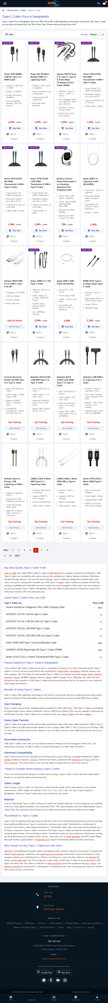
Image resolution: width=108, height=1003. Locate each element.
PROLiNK (77, 677)
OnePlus (98, 674)
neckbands (75, 671)
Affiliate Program (14, 923)
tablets (71, 714)
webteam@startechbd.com (54, 959)
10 (10, 556)
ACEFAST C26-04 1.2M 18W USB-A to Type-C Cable (32, 635)
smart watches (17, 854)
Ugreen (48, 677)
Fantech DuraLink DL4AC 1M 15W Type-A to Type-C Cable (14, 380)
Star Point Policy (47, 927)
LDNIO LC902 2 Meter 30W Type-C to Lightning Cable (41, 481)
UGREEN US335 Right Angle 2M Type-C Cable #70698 (34, 649)
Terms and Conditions (91, 923)
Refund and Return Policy (25, 927)
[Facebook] (51, 980)
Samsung (8, 677)
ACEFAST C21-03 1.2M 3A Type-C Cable (27, 614)
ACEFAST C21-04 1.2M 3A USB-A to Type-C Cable (32, 621)
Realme (33, 677)
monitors (34, 760)
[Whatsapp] (44, 980)
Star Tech (8, 851)
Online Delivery (56, 923)
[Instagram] (65, 980)
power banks (63, 671)
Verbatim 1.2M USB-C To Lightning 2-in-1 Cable (93, 380)
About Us (42, 923)
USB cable (54, 573)
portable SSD (21, 860)
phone (64, 714)
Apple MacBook (73, 836)
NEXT (17, 556)
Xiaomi (17, 677)
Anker (90, 674)
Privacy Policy (72, 923)
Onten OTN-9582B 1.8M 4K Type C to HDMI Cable (13, 77)
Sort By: (84, 34)
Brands (91, 927)
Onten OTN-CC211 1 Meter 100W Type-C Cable (92, 481)
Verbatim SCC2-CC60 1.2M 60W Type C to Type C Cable (40, 380)
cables (61, 582)
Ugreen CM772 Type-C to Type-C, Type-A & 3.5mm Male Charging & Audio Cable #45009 (67, 79)
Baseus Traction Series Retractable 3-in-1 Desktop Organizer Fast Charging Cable (67, 184)
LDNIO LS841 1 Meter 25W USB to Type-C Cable (67, 481)
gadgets (87, 714)
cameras (13, 763)
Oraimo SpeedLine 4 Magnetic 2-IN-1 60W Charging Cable (35, 607)
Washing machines (12, 866)
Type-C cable (10, 573)
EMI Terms (29, 923)
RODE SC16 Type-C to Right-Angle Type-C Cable (93, 284)
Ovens (93, 863)
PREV (6, 550)
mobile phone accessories (51, 854)
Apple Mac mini (43, 839)
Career (61, 927)
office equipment (54, 863)
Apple (84, 674)
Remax (63, 677)
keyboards (76, 760)
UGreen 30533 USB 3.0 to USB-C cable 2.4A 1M (13, 284)
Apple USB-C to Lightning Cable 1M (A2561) (91, 181)
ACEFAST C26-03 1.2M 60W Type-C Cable (28, 628)
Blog (69, 927)
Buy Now (15, 128)
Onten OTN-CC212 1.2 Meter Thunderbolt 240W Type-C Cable (37, 657)
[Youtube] (58, 980)
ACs (87, 863)
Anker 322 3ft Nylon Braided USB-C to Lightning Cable (40, 77)
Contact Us (80, 927)
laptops (7, 760)
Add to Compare (11, 136)
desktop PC (94, 857)
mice (88, 760)
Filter (9, 34)
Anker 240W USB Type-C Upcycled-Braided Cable (31, 642)
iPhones (48, 579)
